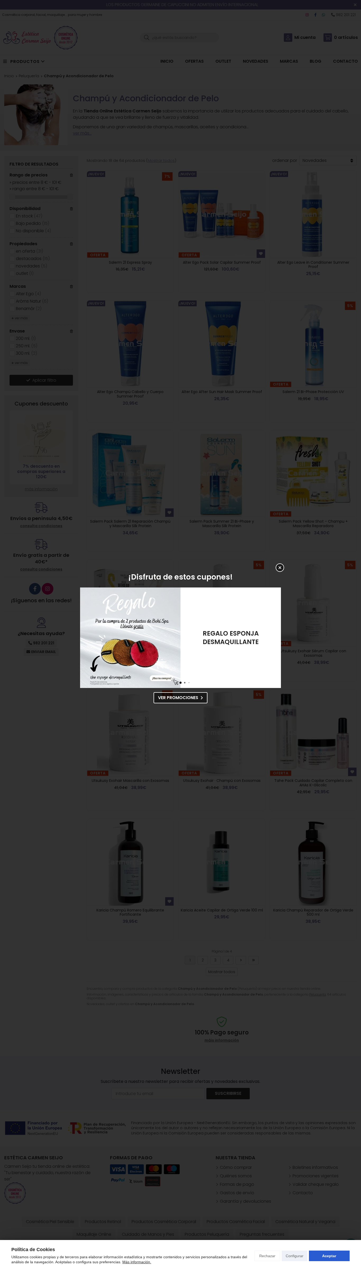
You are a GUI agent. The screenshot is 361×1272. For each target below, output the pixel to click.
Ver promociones (178, 698)
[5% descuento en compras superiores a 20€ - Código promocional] (130, 637)
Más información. (136, 1262)
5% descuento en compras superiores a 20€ (231, 637)
